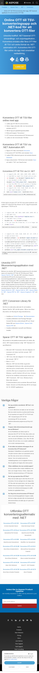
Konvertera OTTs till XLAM (11, 546)
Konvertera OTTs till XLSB (11, 555)
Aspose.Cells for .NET (22, 290)
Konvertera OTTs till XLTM (11, 569)
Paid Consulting (19, 649)
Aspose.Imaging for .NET (27, 292)
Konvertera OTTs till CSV (11, 523)
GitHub (29, 194)
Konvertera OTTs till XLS (27, 546)
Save (31, 153)
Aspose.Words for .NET (8, 290)
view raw (33, 194)
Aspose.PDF (10, 325)
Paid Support (19, 646)
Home (19, 627)
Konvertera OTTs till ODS (11, 539)
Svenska (28, 2)
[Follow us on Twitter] (12, 620)
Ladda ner (19, 67)
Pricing (19, 635)
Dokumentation (30, 316)
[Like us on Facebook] (8, 620)
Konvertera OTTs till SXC (28, 539)
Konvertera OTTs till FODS (28, 530)
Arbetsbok (9, 157)
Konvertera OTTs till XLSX (11, 562)
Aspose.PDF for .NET (13, 292)
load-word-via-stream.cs (9, 227)
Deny (27, 667)
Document (27, 150)
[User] (33, 2)
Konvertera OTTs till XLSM (28, 555)
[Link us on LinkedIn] (16, 620)
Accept (20, 662)
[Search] (36, 2)
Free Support (19, 644)
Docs (19, 638)
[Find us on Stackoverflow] (20, 620)
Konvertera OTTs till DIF (27, 523)
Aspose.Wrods (20, 323)
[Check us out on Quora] (23, 620)
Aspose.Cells (28, 323)
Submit (20, 606)
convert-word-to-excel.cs (11, 194)
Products (19, 630)
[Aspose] (12, 2)
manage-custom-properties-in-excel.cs (13, 252)
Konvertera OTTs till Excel (11, 530)
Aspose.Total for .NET (7, 275)
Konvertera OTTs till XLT (27, 562)
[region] (19, 183)
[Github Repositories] (27, 620)
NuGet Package (18, 316)
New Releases (19, 632)
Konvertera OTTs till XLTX (28, 569)
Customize (12, 667)
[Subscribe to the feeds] (31, 620)
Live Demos (19, 641)
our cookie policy (13, 659)
